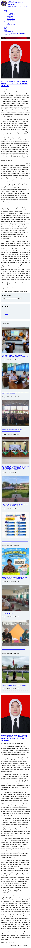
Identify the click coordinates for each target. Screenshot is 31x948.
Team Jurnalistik (11, 20)
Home (5, 10)
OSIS (8, 23)
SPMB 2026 (7, 34)
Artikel (5, 27)
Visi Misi (9, 17)
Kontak (6, 30)
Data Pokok (10, 13)
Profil (5, 12)
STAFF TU (10, 16)
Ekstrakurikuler (11, 24)
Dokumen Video (11, 19)
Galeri (5, 29)
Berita (5, 26)
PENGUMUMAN (8, 31)
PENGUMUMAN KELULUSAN (16, 33)
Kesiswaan (6, 21)
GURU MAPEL (11, 14)
